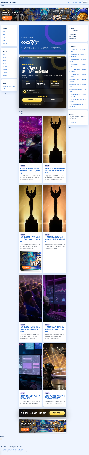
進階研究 (5, 75)
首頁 (4, 31)
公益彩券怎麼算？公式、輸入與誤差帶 (77, 65)
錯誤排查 (5, 69)
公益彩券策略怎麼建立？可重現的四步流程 (77, 80)
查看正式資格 (57, 413)
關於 (80, 2)
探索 (69, 2)
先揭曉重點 (53, 99)
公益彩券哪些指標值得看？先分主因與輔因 (77, 100)
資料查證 (5, 57)
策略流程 (5, 63)
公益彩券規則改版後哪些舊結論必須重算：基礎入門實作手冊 (55, 171)
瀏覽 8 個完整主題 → (26, 51)
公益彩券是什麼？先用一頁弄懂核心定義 (77, 50)
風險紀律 (5, 66)
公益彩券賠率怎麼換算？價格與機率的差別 (77, 75)
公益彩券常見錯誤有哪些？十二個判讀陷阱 (77, 90)
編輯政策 (5, 43)
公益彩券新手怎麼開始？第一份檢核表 (77, 85)
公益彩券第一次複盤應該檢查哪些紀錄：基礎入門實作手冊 (30, 329)
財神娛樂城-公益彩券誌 (8, 2)
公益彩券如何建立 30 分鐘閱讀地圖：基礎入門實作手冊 (30, 171)
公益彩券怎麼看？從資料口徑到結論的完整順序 (77, 55)
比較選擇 (5, 72)
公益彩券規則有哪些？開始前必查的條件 (77, 60)
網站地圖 (20, 450)
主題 (73, 2)
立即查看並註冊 (32, 99)
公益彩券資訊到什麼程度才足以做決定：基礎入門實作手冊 (55, 329)
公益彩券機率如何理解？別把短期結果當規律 (77, 70)
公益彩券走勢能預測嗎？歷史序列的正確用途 (77, 105)
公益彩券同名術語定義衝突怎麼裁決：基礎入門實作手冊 (55, 239)
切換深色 (85, 2)
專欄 (76, 2)
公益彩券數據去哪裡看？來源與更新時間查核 (77, 95)
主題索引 (3, 450)
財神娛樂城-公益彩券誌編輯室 (9, 87)
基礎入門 (5, 54)
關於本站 (15, 450)
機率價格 (5, 60)
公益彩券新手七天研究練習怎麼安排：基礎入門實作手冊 (30, 239)
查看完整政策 (72, 122)
